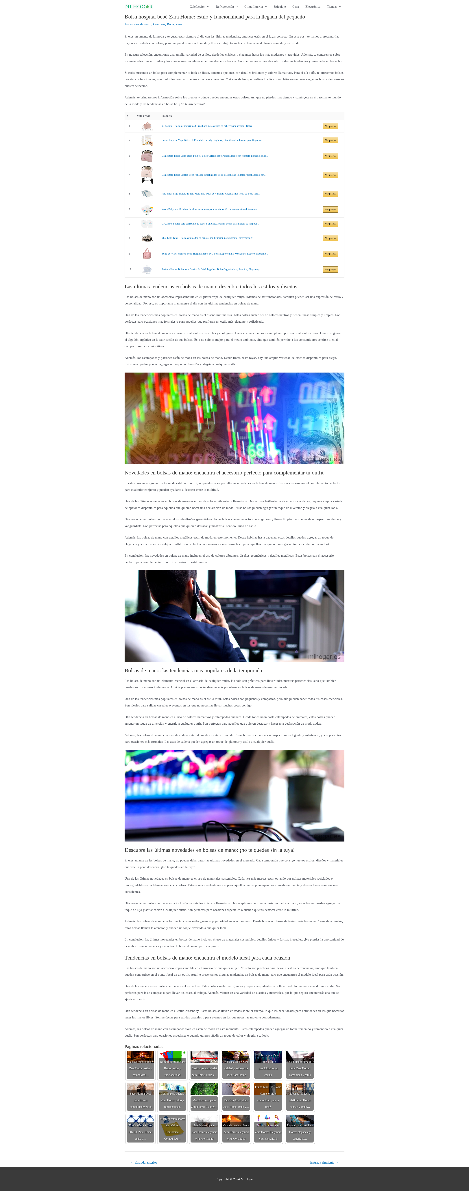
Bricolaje (280, 6)
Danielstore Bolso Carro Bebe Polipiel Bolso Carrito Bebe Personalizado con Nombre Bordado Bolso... (215, 155)
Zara (179, 24)
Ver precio (330, 126)
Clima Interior (253, 6)
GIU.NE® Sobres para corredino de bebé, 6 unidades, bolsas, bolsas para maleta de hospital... (210, 223)
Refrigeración (225, 6)
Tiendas (332, 6)
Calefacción (197, 6)
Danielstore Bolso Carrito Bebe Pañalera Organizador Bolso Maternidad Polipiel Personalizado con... (214, 174)
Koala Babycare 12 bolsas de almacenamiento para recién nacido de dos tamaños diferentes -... (210, 209)
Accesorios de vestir (138, 24)
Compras (159, 24)
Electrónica (312, 6)
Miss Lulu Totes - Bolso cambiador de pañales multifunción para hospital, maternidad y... (208, 238)
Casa (295, 6)
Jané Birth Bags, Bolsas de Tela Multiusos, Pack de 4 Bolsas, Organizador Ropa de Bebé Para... (211, 193)
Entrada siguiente (324, 1162)
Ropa (170, 24)
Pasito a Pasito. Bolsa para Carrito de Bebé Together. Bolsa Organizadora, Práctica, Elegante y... (212, 269)
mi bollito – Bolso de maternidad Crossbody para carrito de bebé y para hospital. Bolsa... (208, 126)
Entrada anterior (143, 1162)
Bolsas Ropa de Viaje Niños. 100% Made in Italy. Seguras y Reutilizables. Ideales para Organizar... (213, 140)
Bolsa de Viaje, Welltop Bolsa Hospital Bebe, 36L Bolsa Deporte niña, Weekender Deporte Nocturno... (215, 253)
